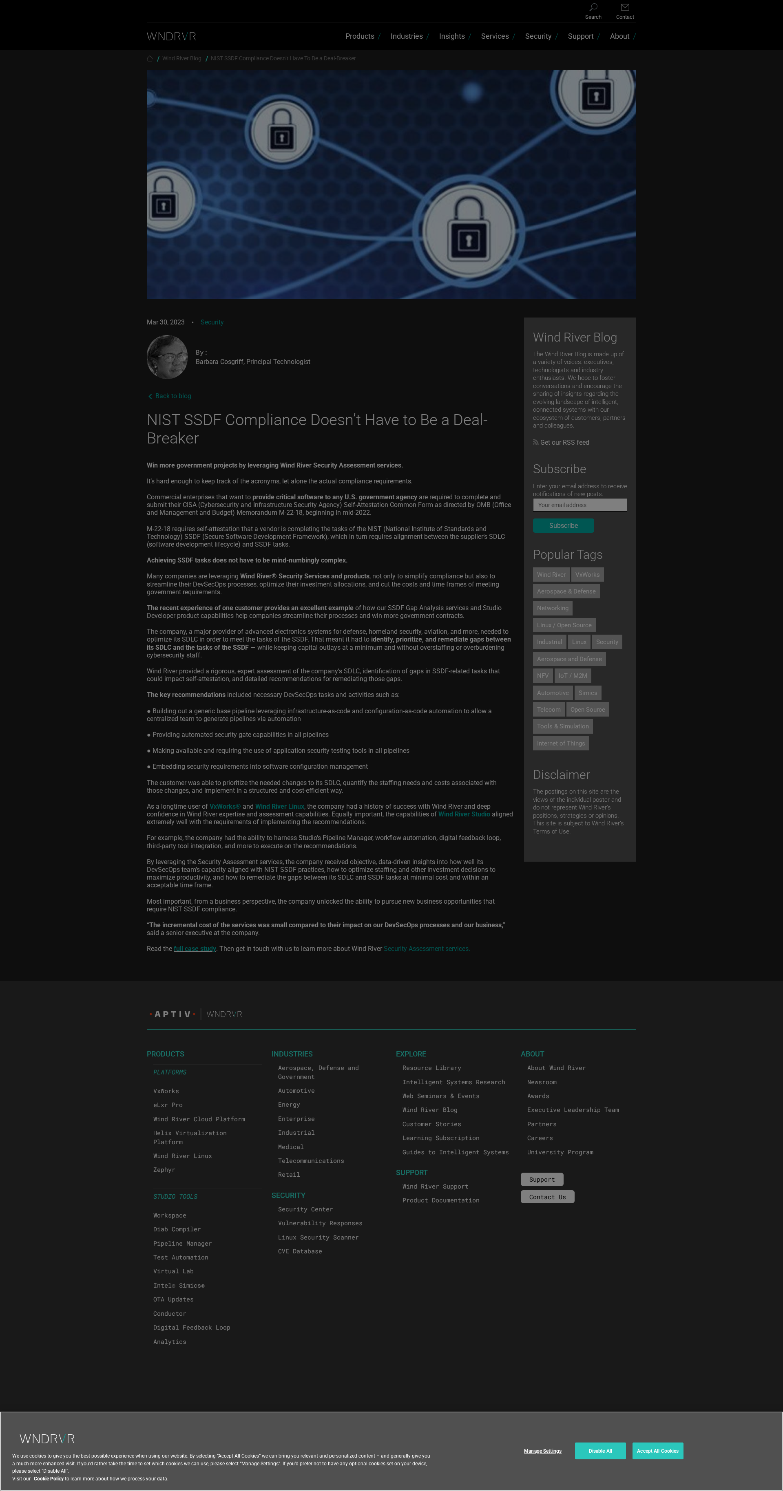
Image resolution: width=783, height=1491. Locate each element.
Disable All (600, 1450)
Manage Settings (543, 1450)
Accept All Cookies (658, 1450)
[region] (391, 1451)
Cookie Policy (49, 1478)
